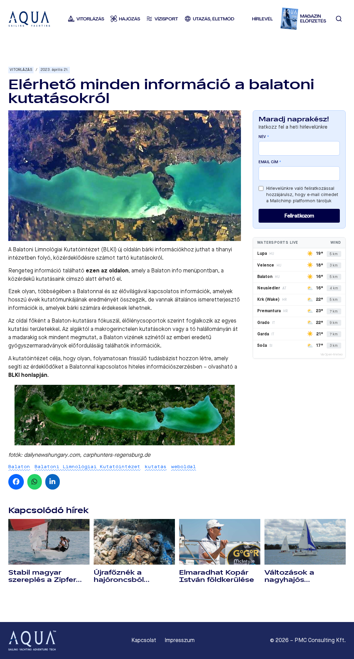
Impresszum (180, 640)
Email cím (270, 162)
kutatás (156, 467)
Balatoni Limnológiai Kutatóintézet (87, 467)
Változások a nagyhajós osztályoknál (289, 580)
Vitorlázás (21, 69)
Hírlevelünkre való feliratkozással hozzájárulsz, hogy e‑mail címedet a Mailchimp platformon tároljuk (302, 194)
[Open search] (339, 19)
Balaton (19, 467)
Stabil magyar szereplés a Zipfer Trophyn (42, 580)
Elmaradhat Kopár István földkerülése (216, 576)
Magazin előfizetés (313, 19)
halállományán (214, 329)
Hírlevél (262, 19)
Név (264, 137)
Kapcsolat (143, 640)
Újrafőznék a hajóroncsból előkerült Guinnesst (131, 580)
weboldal (183, 467)
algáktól (79, 329)
